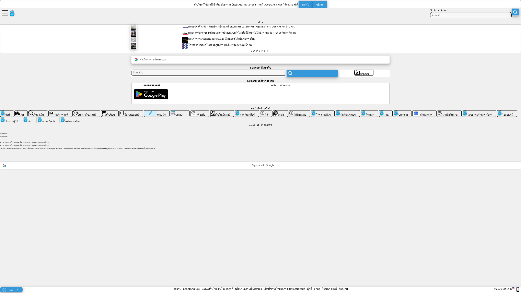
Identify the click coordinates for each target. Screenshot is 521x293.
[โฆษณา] (370, 111)
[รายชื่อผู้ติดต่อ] (449, 111)
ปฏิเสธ (320, 4)
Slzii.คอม (507, 289)
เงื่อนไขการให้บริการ (275, 289)
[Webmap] (364, 71)
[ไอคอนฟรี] (507, 111)
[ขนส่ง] (280, 111)
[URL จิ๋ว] (157, 111)
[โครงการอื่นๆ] (323, 111)
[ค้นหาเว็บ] (38, 111)
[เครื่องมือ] (199, 111)
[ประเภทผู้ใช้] (11, 118)
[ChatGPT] (180, 111)
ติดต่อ (317, 289)
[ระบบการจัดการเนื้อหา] (479, 111)
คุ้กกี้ (309, 289)
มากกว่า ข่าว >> (259, 51)
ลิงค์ (334, 289)
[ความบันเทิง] (48, 118)
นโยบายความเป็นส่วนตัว (248, 289)
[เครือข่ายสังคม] (72, 118)
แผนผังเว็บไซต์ (210, 289)
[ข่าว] (30, 118)
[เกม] (21, 111)
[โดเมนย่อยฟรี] (131, 111)
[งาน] (386, 111)
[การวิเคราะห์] (60, 111)
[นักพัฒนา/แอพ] (347, 111)
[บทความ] (402, 111)
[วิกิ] (266, 111)
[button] (260, 165)
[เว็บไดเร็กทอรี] (222, 111)
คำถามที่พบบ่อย (191, 289)
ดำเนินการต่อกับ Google (153, 59)
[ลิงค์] (7, 111)
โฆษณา (326, 289)
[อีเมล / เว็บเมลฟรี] (86, 111)
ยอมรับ (305, 4)
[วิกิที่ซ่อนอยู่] (299, 111)
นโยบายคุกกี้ (226, 289)
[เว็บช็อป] (110, 111)
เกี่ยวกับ (177, 289)
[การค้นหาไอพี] (247, 111)
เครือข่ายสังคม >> (280, 85)
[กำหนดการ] (424, 111)
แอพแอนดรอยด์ (296, 289)
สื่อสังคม (343, 289)
